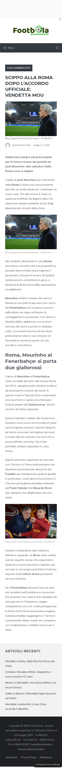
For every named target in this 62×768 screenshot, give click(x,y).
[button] (57, 48)
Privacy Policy (28, 757)
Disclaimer (12, 757)
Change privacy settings (48, 764)
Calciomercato (18, 67)
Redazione (46, 757)
